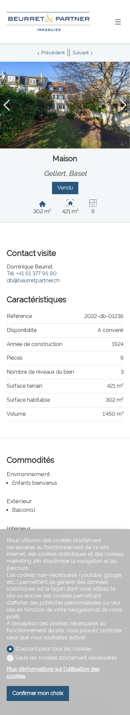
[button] (6, 105)
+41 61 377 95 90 (32, 273)
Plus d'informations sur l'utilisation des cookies (53, 672)
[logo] (48, 21)
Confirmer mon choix (37, 693)
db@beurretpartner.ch (33, 280)
